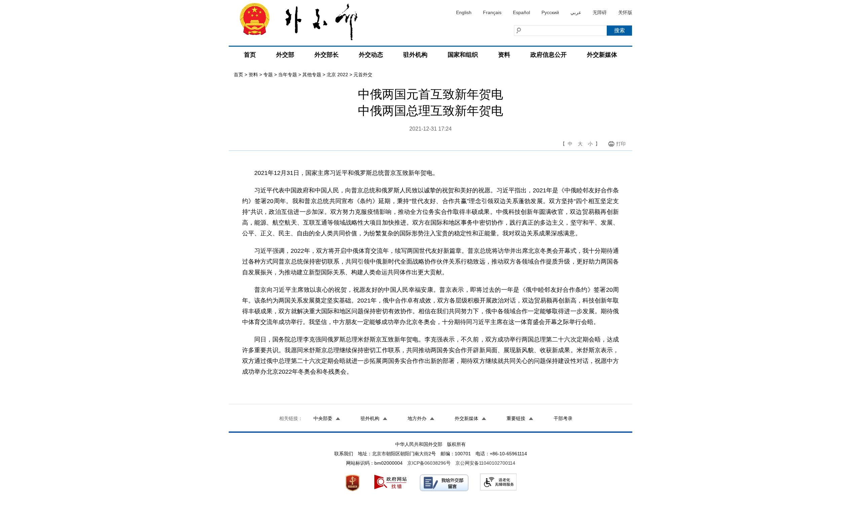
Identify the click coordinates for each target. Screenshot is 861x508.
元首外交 (362, 74)
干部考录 (563, 418)
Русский (550, 12)
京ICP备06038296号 (429, 463)
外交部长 (326, 54)
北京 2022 (337, 74)
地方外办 (417, 418)
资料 (504, 54)
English (464, 12)
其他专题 (311, 74)
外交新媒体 (602, 54)
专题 (268, 74)
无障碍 (600, 12)
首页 (250, 54)
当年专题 (287, 74)
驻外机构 (415, 54)
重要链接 (516, 418)
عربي (575, 12)
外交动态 (371, 54)
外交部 (285, 54)
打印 (621, 143)
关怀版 (625, 12)
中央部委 (322, 418)
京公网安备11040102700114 (485, 463)
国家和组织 (463, 54)
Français (492, 12)
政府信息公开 (548, 54)
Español (521, 12)
